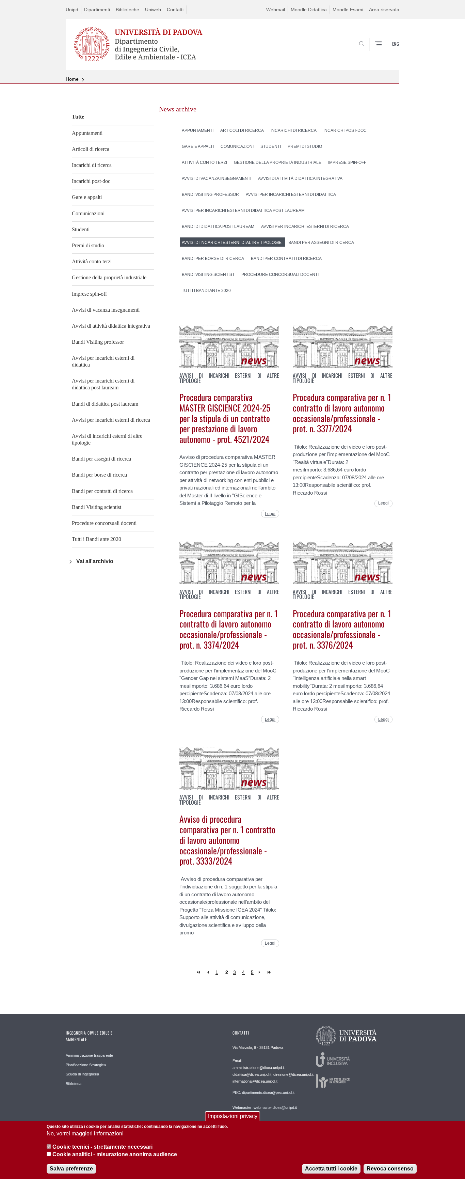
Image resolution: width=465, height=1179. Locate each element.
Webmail (275, 9)
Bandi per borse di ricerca (99, 475)
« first (199, 972)
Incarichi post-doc (91, 181)
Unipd (72, 9)
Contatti (175, 9)
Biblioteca (73, 1084)
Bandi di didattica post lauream (105, 404)
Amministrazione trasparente (89, 1055)
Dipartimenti (97, 9)
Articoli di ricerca (90, 149)
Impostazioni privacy (232, 1116)
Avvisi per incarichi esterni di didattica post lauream (103, 384)
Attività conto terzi (92, 261)
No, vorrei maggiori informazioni (85, 1134)
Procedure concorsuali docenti (104, 523)
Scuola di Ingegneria (82, 1074)
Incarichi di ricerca (92, 165)
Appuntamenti (87, 133)
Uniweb (153, 9)
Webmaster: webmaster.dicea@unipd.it (265, 1107)
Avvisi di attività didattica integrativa (111, 326)
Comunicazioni (88, 213)
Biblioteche (127, 9)
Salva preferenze (71, 1169)
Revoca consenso (390, 1169)
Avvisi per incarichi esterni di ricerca (111, 420)
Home (72, 79)
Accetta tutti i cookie (331, 1169)
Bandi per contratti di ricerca (102, 491)
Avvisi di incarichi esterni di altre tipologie (107, 439)
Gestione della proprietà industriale (109, 277)
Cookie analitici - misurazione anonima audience (114, 1155)
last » (269, 972)
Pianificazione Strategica (86, 1065)
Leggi (270, 513)
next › (260, 972)
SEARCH (387, 53)
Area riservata (384, 9)
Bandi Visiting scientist (96, 507)
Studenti (81, 229)
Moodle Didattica (309, 9)
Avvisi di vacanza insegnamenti (106, 310)
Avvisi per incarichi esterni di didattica (103, 361)
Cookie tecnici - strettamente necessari (102, 1147)
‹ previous (207, 972)
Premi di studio (88, 245)
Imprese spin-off (89, 294)
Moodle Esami (348, 9)
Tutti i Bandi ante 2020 (96, 539)
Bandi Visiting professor (98, 342)
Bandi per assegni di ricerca (101, 459)
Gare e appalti (87, 197)
